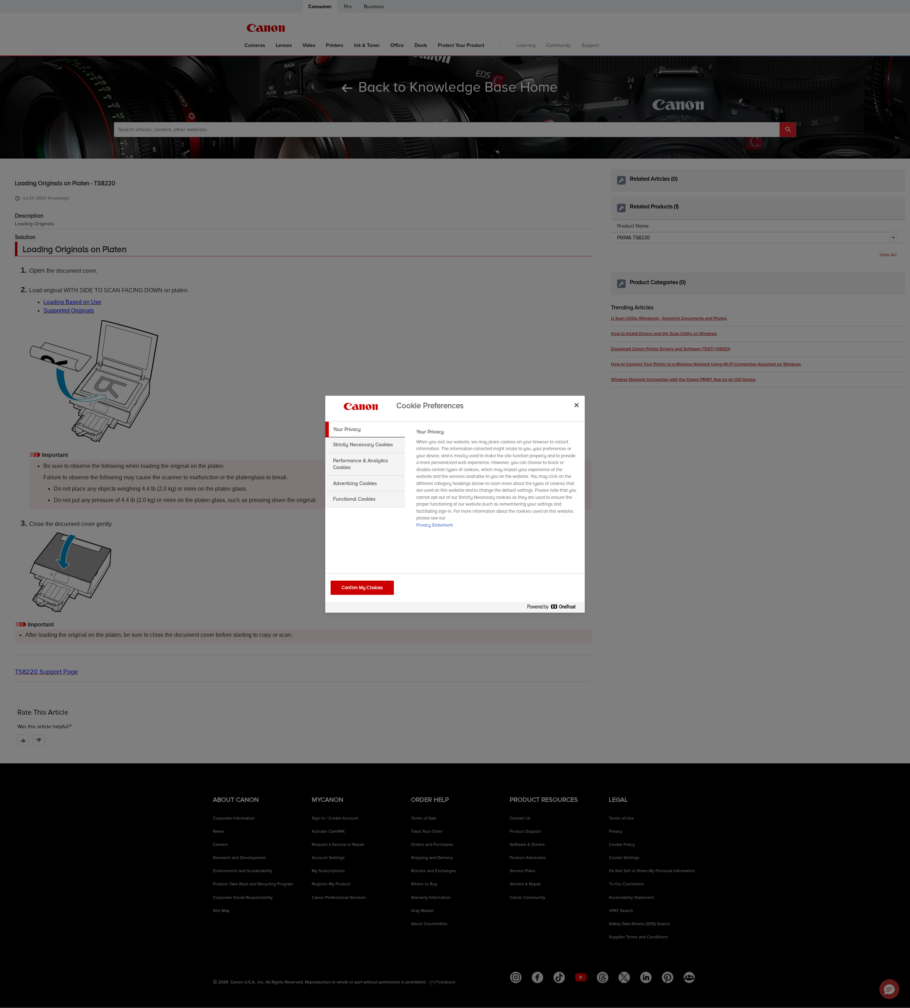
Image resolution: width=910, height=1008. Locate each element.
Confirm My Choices (362, 588)
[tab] (365, 429)
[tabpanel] (497, 481)
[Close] (576, 405)
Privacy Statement (434, 525)
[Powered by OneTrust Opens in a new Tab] (554, 608)
